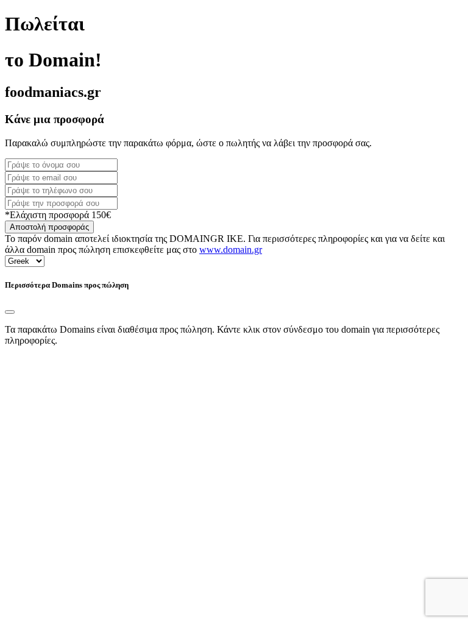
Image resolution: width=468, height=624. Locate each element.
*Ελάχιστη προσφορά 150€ (58, 215)
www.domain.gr (230, 249)
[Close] (10, 312)
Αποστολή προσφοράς (49, 227)
